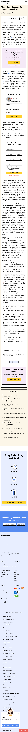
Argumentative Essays (8, 619)
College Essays (6, 630)
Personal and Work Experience (11, 437)
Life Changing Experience (12, 12)
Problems (9, 13)
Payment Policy (4, 594)
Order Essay (3, 576)
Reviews (15, 570)
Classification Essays (8, 627)
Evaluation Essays (7, 650)
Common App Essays (8, 633)
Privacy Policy (4, 590)
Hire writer (14, 116)
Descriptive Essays (7, 647)
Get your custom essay (14, 379)
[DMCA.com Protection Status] (16, 596)
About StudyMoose (18, 564)
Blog (15, 576)
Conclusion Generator (5, 570)
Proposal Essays (7, 679)
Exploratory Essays (7, 656)
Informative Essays (7, 662)
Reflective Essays (7, 682)
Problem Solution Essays (9, 673)
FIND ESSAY (21, 524)
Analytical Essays (7, 616)
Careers (15, 568)
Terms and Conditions (5, 588)
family (3, 81)
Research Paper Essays (8, 685)
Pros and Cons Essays (8, 730)
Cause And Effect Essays (9, 625)
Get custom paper (14, 62)
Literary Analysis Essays (8, 702)
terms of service (12, 167)
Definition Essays (7, 645)
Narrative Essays (7, 665)
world (8, 73)
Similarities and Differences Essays (11, 693)
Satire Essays (6, 690)
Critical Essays (6, 642)
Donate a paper (17, 574)
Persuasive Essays (7, 670)
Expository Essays (7, 659)
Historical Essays (7, 707)
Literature (16, 580)
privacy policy (18, 167)
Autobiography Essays (8, 622)
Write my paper (14, 172)
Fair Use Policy (4, 592)
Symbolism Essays (7, 699)
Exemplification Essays (8, 653)
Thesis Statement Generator (7, 566)
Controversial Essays (8, 639)
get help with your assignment (10, 725)
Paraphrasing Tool (4, 574)
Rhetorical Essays (7, 687)
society (11, 37)
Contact (15, 566)
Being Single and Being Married (11, 404)
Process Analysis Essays (9, 676)
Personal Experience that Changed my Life (14, 433)
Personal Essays (7, 667)
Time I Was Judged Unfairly (10, 395)
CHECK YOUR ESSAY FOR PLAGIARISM (14, 502)
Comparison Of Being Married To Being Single (14, 413)
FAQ (15, 572)
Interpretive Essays (7, 704)
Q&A (15, 578)
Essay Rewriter (4, 572)
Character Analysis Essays (9, 696)
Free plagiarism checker (6, 564)
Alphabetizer (3, 568)
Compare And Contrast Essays (10, 636)
